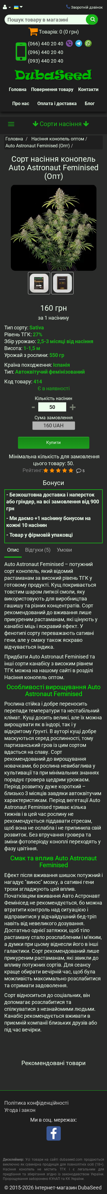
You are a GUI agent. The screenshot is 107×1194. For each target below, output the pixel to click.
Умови (64, 550)
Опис (13, 550)
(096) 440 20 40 (45, 52)
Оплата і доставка (57, 103)
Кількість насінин (53, 398)
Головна (18, 89)
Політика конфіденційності (36, 1103)
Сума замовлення (54, 417)
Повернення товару (52, 89)
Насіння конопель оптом (57, 139)
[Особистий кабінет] (7, 7)
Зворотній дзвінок (86, 7)
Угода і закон (19, 1110)
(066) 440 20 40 (45, 44)
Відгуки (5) (38, 550)
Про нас (20, 103)
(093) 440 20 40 (45, 61)
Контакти (88, 89)
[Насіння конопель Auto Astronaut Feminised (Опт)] (53, 227)
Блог (90, 103)
